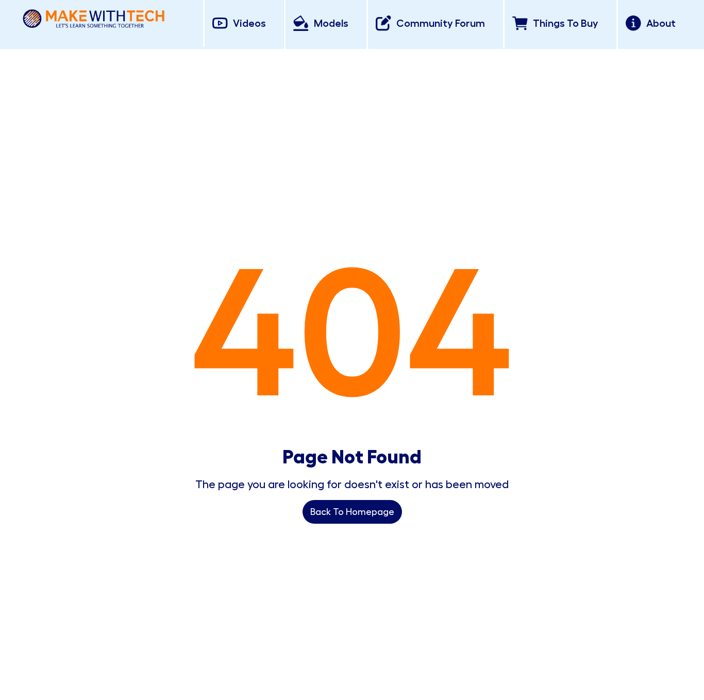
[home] (93, 17)
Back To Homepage (352, 511)
